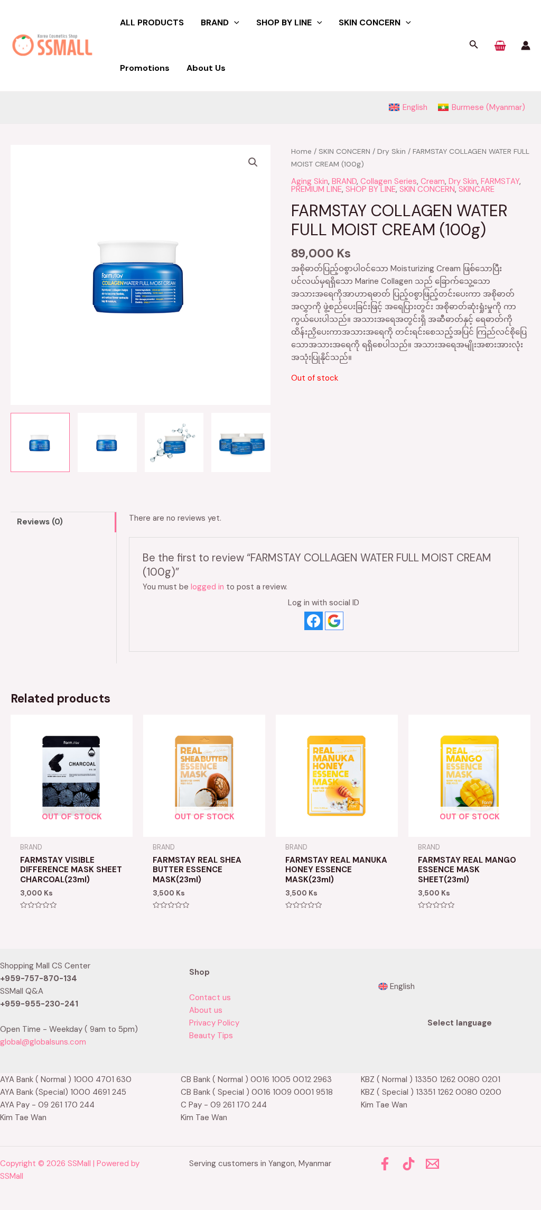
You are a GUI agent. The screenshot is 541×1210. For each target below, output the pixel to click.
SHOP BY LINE (371, 189)
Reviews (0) (40, 521)
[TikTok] (408, 1163)
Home (301, 151)
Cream (433, 181)
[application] (234, 22)
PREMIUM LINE (316, 189)
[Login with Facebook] (313, 621)
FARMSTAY (500, 181)
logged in (207, 586)
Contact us (210, 997)
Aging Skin (309, 181)
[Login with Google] (334, 621)
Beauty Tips (211, 1035)
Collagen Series (388, 181)
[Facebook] (384, 1163)
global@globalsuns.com (43, 1042)
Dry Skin (391, 151)
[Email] (432, 1163)
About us (205, 1010)
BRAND (344, 181)
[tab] (63, 522)
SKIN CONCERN (344, 151)
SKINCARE (477, 189)
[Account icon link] (525, 45)
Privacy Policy (214, 1023)
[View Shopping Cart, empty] (500, 45)
